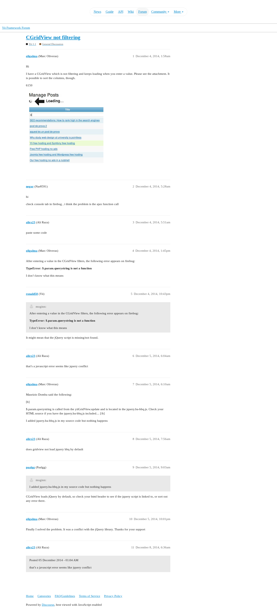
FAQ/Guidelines (65, 596)
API (120, 11)
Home (30, 596)
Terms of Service (89, 596)
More (177, 11)
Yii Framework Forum (16, 27)
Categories (44, 596)
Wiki (131, 11)
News (97, 11)
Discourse (48, 604)
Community (159, 11)
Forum (142, 11)
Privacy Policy (113, 596)
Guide (110, 11)
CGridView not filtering (53, 37)
